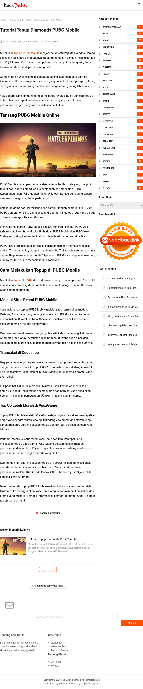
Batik (105, 33)
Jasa (105, 87)
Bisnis (106, 40)
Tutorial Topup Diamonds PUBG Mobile (52, 539)
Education (108, 47)
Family (106, 54)
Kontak (55, 665)
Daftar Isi (56, 661)
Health (106, 74)
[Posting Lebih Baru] (43, 569)
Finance (107, 67)
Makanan (108, 128)
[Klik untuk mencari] (139, 4)
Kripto (106, 114)
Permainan (53, 41)
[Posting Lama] (53, 569)
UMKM (106, 181)
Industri (107, 80)
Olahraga (108, 134)
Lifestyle (108, 121)
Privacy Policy (58, 646)
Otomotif (108, 141)
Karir (106, 101)
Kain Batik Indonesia (71, 680)
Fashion (107, 60)
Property (108, 155)
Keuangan (108, 107)
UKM (105, 175)
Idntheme (63, 683)
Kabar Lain (109, 94)
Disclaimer (56, 642)
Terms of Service (59, 650)
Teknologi (108, 168)
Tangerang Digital (89, 683)
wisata (106, 188)
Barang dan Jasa (112, 27)
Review (106, 161)
